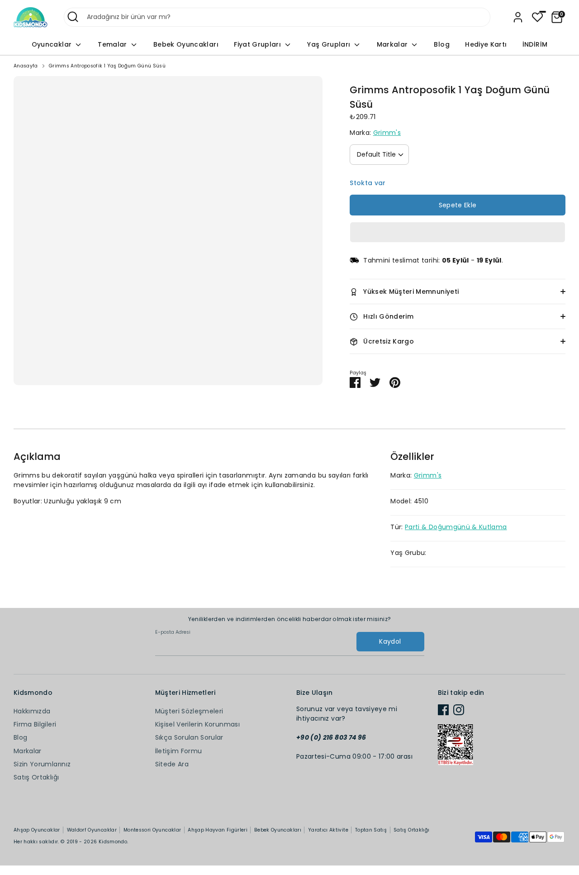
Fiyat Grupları (258, 44)
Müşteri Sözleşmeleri (189, 711)
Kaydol (390, 641)
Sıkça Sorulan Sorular (189, 737)
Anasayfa (26, 65)
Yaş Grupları (329, 44)
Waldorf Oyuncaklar (92, 830)
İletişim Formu (178, 750)
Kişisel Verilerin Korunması (197, 724)
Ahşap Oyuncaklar (37, 830)
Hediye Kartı (486, 44)
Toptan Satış (371, 830)
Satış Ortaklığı (36, 777)
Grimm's (387, 132)
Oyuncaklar (53, 44)
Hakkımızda (32, 711)
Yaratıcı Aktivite (328, 830)
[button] (457, 232)
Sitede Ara (172, 764)
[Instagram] (458, 709)
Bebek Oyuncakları (185, 44)
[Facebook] (443, 709)
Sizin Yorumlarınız (42, 764)
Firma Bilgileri (35, 724)
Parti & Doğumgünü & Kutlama (456, 526)
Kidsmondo (113, 841)
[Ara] (72, 16)
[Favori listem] (537, 17)
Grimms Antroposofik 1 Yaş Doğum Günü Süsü (107, 65)
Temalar (113, 44)
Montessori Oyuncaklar (152, 830)
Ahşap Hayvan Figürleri (217, 830)
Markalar (393, 44)
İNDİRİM (534, 44)
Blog (441, 44)
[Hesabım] (518, 17)
